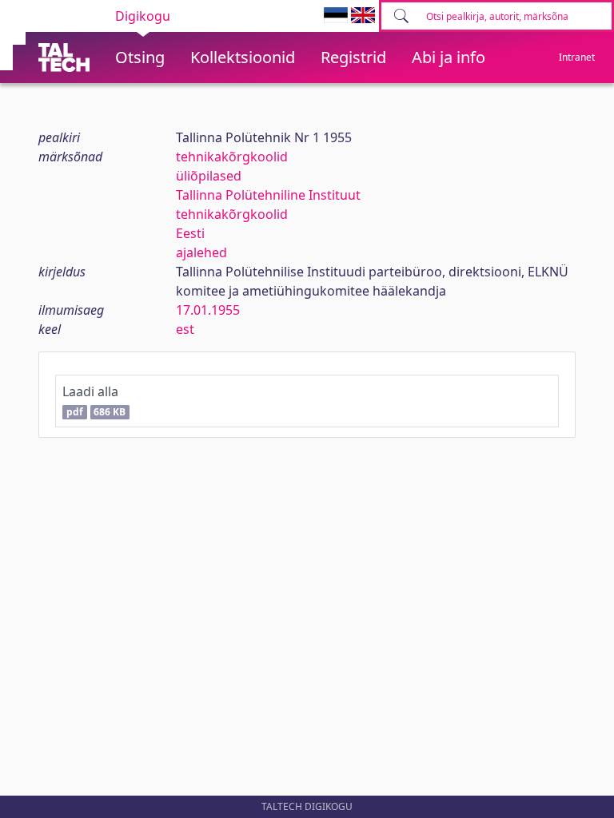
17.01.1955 (208, 310)
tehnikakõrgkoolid (232, 156)
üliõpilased (208, 176)
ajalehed (201, 252)
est (185, 329)
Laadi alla (94, 401)
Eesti (190, 233)
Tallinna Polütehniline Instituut (268, 195)
